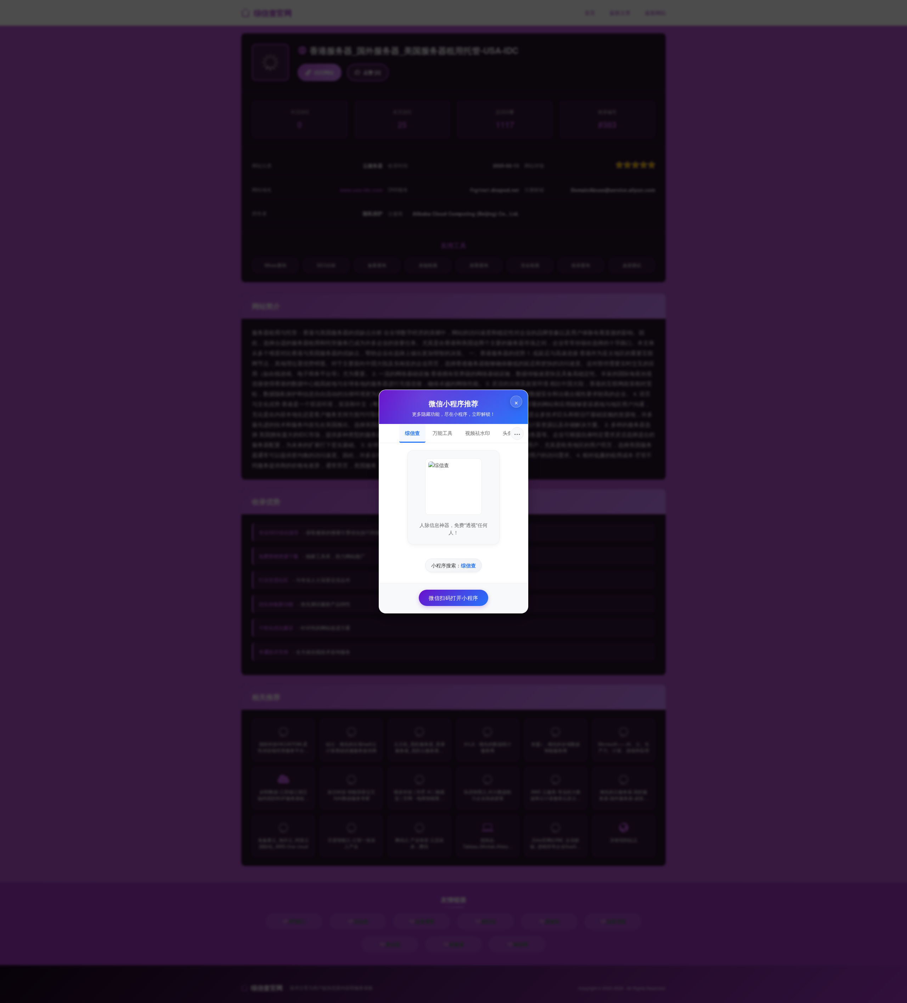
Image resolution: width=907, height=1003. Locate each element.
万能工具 (442, 432)
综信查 (412, 432)
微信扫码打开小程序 (453, 597)
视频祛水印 (477, 432)
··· (517, 433)
